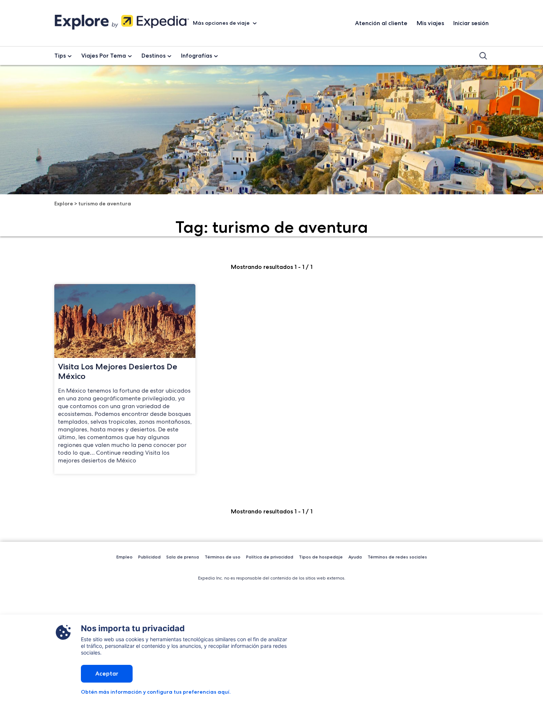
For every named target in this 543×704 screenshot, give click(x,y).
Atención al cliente (381, 23)
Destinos (153, 55)
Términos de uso (222, 557)
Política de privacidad (269, 557)
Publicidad (149, 557)
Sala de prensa (182, 557)
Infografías (196, 55)
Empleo (124, 557)
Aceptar (106, 673)
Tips (60, 55)
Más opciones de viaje (222, 23)
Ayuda (355, 557)
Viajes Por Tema (103, 55)
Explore (63, 203)
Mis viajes (430, 23)
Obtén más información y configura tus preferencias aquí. (155, 691)
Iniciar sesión (471, 23)
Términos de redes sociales (397, 557)
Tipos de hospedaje (321, 557)
